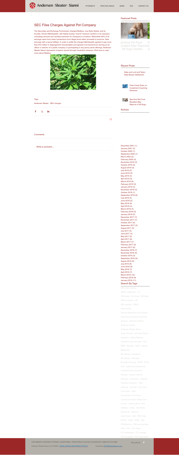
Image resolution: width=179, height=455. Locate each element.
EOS (134, 416)
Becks (137, 346)
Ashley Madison (136, 337)
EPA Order (141, 416)
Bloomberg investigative (131, 354)
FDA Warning (126, 424)
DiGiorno (135, 412)
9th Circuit (135, 296)
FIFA (123, 428)
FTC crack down (141, 437)
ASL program (126, 304)
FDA (142, 420)
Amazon (124, 321)
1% (138, 292)
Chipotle (143, 379)
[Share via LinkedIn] (48, 111)
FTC (128, 428)
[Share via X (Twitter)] (42, 111)
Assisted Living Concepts (131, 341)
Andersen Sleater (41, 103)
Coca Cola (142, 387)
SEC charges (55, 103)
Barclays (130, 346)
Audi (145, 341)
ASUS (135, 304)
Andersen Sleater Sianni (131, 329)
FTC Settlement (127, 432)
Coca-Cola (125, 391)
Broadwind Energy (128, 362)
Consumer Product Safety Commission (135, 399)
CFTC (146, 362)
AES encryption (127, 300)
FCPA (130, 420)
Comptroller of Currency (131, 395)
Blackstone (125, 350)
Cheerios (124, 379)
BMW (123, 346)
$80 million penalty (128, 288)
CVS (122, 366)
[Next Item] (145, 31)
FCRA (136, 420)
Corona (124, 404)
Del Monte (140, 408)
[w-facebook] (143, 442)
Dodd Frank (126, 416)
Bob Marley (125, 358)
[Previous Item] (125, 31)
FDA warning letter (140, 424)
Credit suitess (134, 404)
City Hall (133, 387)
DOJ (143, 404)
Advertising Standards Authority (134, 317)
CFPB (140, 362)
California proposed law (136, 366)
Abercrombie (126, 309)
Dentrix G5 (125, 412)
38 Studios (125, 296)
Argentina (125, 337)
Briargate (135, 358)
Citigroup (124, 387)
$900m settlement (128, 292)
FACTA (123, 420)
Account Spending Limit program (134, 313)
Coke (133, 391)
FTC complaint (127, 437)
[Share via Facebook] (35, 111)
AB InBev (145, 296)
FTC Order (136, 428)
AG (136, 300)
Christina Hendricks (129, 383)
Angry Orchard (127, 333)
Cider (141, 383)
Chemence (134, 379)
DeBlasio (124, 408)
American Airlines (136, 321)
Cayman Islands (135, 375)
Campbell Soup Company (131, 370)
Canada (124, 375)
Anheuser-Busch (141, 333)
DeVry (132, 408)
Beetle (144, 346)
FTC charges (140, 432)
